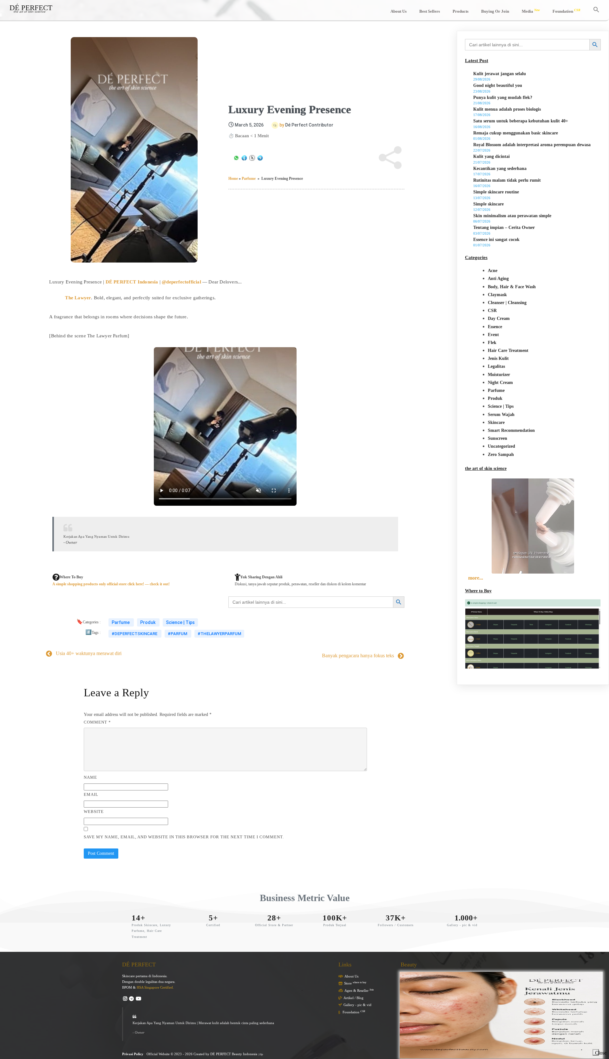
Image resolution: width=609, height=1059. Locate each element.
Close (597, 1053)
